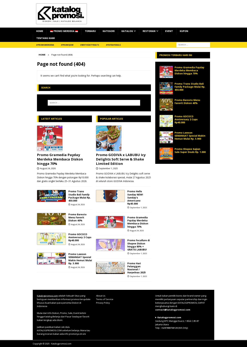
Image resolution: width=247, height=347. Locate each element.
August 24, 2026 (48, 168)
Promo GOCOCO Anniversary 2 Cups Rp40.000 (79, 237)
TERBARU (90, 31)
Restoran (149, 31)
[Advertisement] (182, 189)
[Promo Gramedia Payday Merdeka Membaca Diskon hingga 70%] (64, 138)
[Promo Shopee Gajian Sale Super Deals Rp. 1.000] (166, 154)
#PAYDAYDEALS (113, 45)
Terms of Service (104, 299)
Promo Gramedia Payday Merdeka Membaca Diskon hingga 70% (60, 159)
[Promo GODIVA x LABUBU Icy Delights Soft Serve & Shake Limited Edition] (123, 138)
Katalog (127, 31)
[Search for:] (94, 103)
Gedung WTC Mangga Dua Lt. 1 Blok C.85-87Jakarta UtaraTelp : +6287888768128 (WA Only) (177, 322)
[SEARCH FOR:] (193, 44)
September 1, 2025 (108, 168)
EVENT (169, 31)
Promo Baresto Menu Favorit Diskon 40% (77, 217)
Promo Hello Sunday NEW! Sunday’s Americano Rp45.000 (135, 197)
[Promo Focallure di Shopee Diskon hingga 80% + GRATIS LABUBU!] (110, 245)
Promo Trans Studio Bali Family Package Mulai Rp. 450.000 (79, 196)
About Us (100, 295)
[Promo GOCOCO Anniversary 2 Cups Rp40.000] (51, 239)
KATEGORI (109, 31)
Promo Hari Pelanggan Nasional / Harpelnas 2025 (136, 268)
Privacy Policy (103, 302)
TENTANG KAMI (45, 38)
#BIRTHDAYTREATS (89, 45)
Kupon (184, 31)
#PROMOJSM (67, 45)
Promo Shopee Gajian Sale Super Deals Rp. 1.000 (190, 150)
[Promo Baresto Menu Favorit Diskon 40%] (51, 219)
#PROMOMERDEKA (45, 45)
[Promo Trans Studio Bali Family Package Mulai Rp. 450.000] (51, 196)
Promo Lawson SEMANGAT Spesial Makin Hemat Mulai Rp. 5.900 (80, 258)
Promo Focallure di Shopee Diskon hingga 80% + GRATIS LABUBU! (138, 245)
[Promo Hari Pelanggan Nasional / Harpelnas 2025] (110, 268)
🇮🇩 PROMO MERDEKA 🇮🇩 (64, 31)
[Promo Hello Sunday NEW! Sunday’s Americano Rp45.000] (110, 196)
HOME (39, 31)
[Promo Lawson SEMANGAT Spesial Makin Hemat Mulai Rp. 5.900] (51, 259)
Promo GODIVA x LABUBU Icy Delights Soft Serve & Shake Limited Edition (121, 159)
